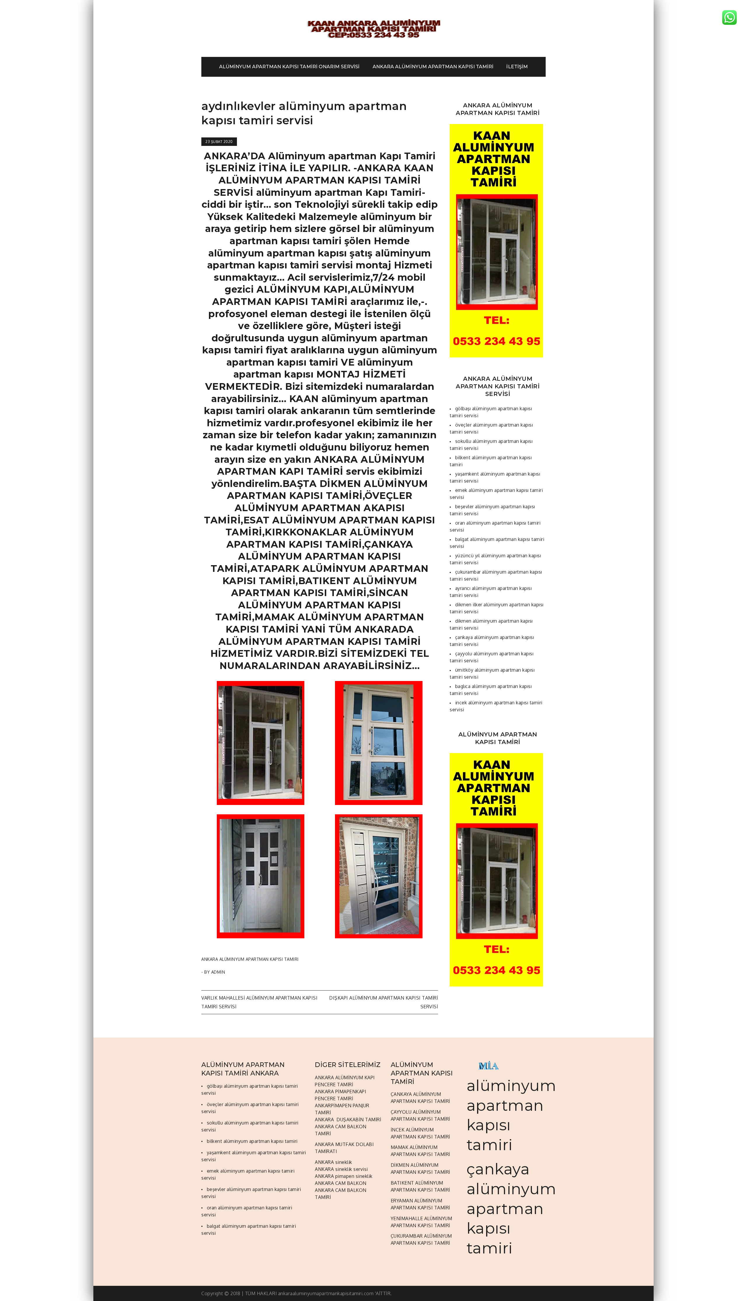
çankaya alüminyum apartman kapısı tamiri (511, 1208)
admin (218, 972)
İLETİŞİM (517, 66)
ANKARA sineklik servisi (341, 1169)
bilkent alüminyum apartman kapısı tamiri (252, 1141)
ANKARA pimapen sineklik (344, 1176)
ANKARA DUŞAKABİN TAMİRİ (348, 1119)
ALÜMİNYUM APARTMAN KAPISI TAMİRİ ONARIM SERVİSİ (289, 66)
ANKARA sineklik (333, 1162)
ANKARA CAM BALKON (340, 1183)
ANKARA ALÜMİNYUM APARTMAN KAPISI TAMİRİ (433, 66)
